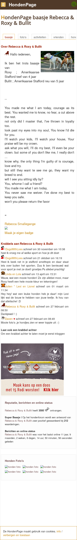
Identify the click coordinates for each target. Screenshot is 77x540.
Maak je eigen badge (19, 232)
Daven (9, 319)
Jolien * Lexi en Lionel (20, 286)
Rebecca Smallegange (20, 224)
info (59, 531)
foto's (23, 37)
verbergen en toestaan (16, 535)
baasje (9, 37)
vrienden (58, 37)
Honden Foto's (14, 461)
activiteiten (40, 37)
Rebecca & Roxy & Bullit (20, 306)
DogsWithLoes (14, 249)
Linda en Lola (13, 274)
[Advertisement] (38, 512)
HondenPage (22, 4)
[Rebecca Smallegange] (6, 228)
